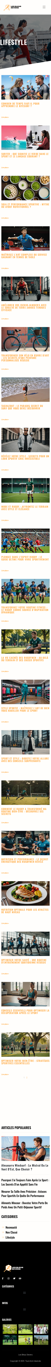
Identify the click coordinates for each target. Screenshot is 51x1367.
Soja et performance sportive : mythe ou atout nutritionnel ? (25, 205)
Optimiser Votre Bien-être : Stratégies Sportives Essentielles (25, 1062)
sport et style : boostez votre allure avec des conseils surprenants (25, 760)
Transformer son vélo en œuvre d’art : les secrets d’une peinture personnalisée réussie (25, 358)
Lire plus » (5, 117)
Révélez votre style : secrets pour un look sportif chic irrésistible (25, 457)
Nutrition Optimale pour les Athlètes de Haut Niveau (25, 911)
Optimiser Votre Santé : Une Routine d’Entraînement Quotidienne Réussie (24, 961)
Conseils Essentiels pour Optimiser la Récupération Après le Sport (25, 1012)
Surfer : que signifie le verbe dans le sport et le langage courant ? (25, 155)
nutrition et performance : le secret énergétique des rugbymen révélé (24, 860)
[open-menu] (45, 7)
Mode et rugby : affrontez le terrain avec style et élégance (24, 508)
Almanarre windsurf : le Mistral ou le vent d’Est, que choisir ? (24, 1167)
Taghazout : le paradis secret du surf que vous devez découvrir (22, 407)
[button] (24, 1292)
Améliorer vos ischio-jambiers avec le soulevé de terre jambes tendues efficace (24, 307)
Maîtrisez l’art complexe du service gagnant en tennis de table (24, 256)
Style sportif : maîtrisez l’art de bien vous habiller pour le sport (25, 709)
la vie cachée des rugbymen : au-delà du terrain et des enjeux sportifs (24, 659)
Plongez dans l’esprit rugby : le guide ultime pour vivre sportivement (25, 558)
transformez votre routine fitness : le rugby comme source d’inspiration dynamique (24, 610)
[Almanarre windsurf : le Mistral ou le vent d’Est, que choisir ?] (25, 1148)
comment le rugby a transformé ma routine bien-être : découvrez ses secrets (24, 811)
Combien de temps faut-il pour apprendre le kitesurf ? (20, 105)
